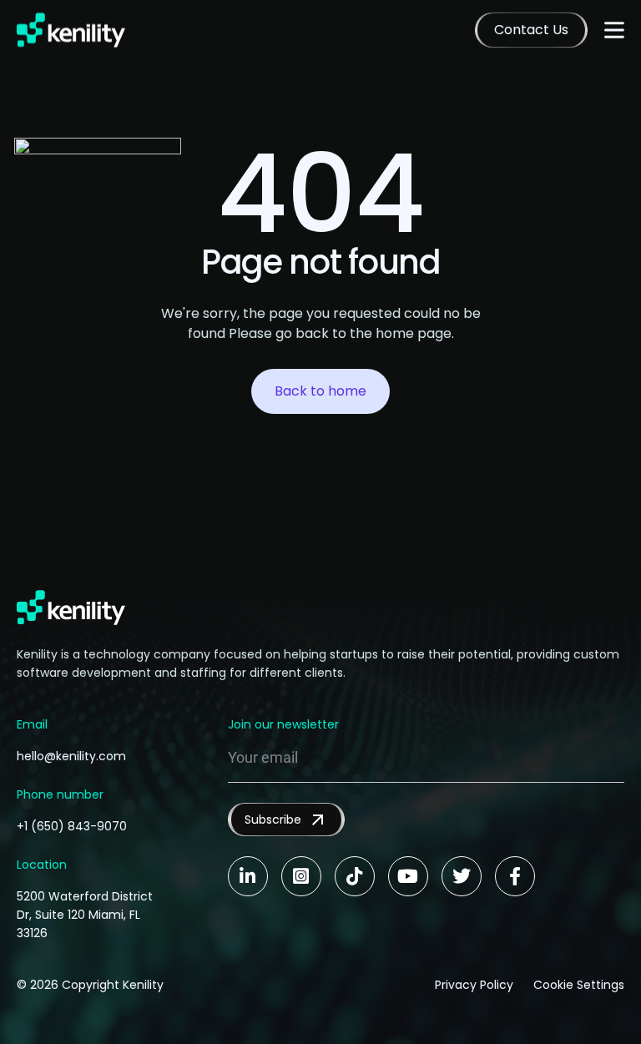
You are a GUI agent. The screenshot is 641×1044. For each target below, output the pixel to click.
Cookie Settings (578, 984)
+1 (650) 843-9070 (72, 826)
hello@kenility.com (71, 756)
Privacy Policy (474, 984)
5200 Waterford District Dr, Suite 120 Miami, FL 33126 (85, 914)
